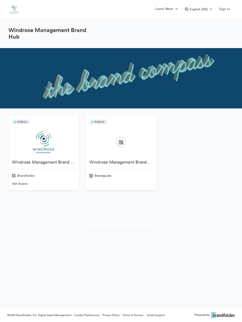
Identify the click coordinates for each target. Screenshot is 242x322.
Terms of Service (132, 315)
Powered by (202, 315)
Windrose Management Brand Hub (45, 162)
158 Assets (20, 184)
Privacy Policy (111, 315)
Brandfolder (26, 175)
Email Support (155, 315)
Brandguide (103, 175)
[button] (198, 9)
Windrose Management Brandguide (122, 162)
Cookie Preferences (86, 315)
